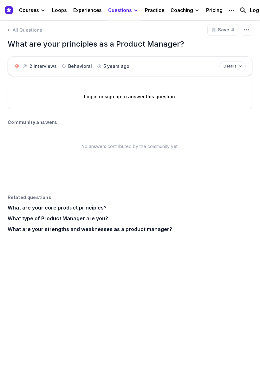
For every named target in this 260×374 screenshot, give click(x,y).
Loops (59, 10)
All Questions (27, 30)
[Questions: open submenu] (136, 11)
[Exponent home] (10, 10)
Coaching (182, 10)
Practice (154, 10)
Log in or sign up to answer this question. (130, 96)
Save (226, 29)
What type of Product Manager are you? (58, 218)
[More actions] (246, 29)
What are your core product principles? (57, 207)
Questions (120, 10)
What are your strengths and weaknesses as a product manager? (90, 229)
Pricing (214, 10)
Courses (29, 10)
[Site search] (243, 9)
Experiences (87, 10)
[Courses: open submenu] (43, 11)
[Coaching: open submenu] (197, 11)
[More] (231, 10)
